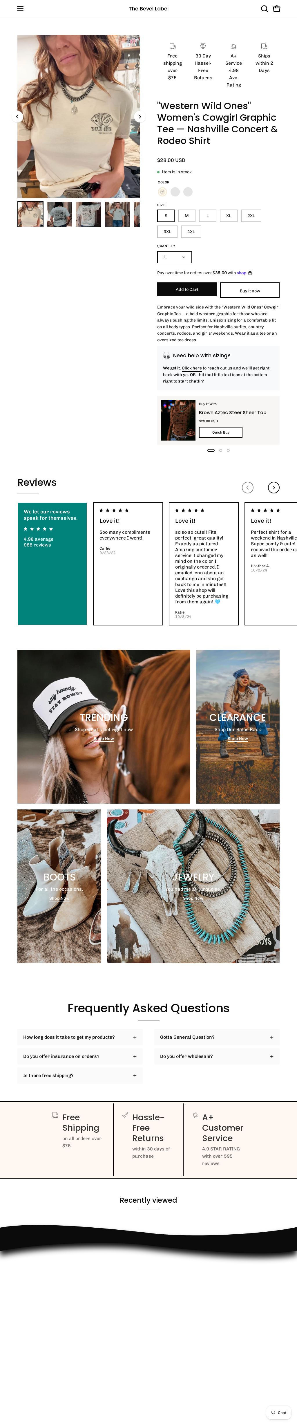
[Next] (140, 116)
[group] (148, 563)
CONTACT (27, 1281)
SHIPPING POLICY (37, 1310)
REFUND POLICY (35, 1262)
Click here (192, 368)
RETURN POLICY (35, 1272)
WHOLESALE (31, 1291)
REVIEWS (27, 1300)
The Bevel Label (149, 8)
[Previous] (17, 116)
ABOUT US (28, 1356)
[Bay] (175, 192)
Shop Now (104, 738)
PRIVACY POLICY (36, 1320)
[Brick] (188, 192)
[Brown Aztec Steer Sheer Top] (178, 420)
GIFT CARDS (30, 1346)
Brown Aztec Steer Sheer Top (233, 412)
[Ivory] (162, 192)
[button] (264, 9)
